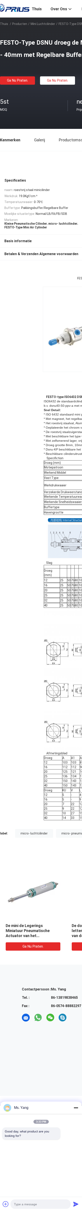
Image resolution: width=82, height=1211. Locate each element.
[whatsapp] (38, 1018)
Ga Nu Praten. (17, 80)
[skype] (62, 1018)
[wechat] (50, 1018)
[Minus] (76, 1107)
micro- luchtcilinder (34, 833)
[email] (26, 1018)
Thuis (4, 24)
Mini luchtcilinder (43, 24)
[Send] (75, 1204)
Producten (19, 24)
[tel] (75, 1018)
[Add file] (6, 1204)
